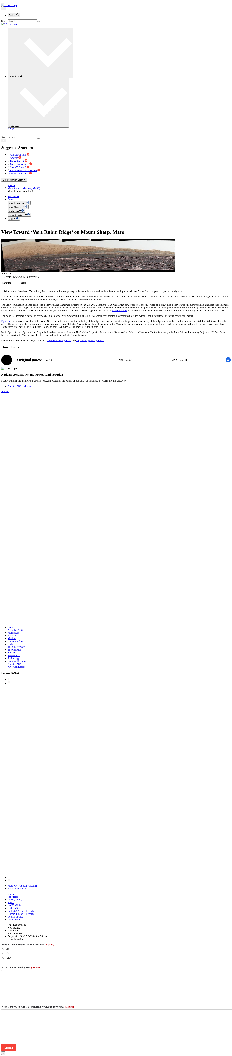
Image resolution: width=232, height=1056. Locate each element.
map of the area (119, 310)
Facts (10, 199)
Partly (9, 957)
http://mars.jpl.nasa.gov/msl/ (90, 340)
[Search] (38, 21)
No (7, 953)
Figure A (5, 321)
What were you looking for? (20, 967)
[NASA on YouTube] (9, 880)
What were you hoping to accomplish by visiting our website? (37, 1006)
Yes (7, 949)
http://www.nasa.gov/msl (59, 340)
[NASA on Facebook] (8, 679)
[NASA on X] (102, 877)
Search (4, 21)
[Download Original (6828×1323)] (228, 361)
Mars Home (13, 196)
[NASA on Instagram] (9, 683)
